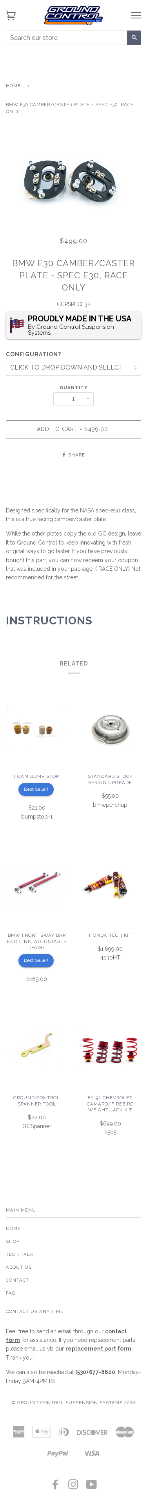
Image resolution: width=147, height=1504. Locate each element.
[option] (73, 178)
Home (13, 85)
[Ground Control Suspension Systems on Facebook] (55, 1487)
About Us (19, 1267)
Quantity (73, 387)
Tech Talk (19, 1254)
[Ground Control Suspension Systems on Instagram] (73, 1487)
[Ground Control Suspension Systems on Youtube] (91, 1487)
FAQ (11, 1293)
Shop (13, 1241)
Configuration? (33, 354)
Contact (17, 1280)
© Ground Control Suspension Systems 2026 (73, 1402)
